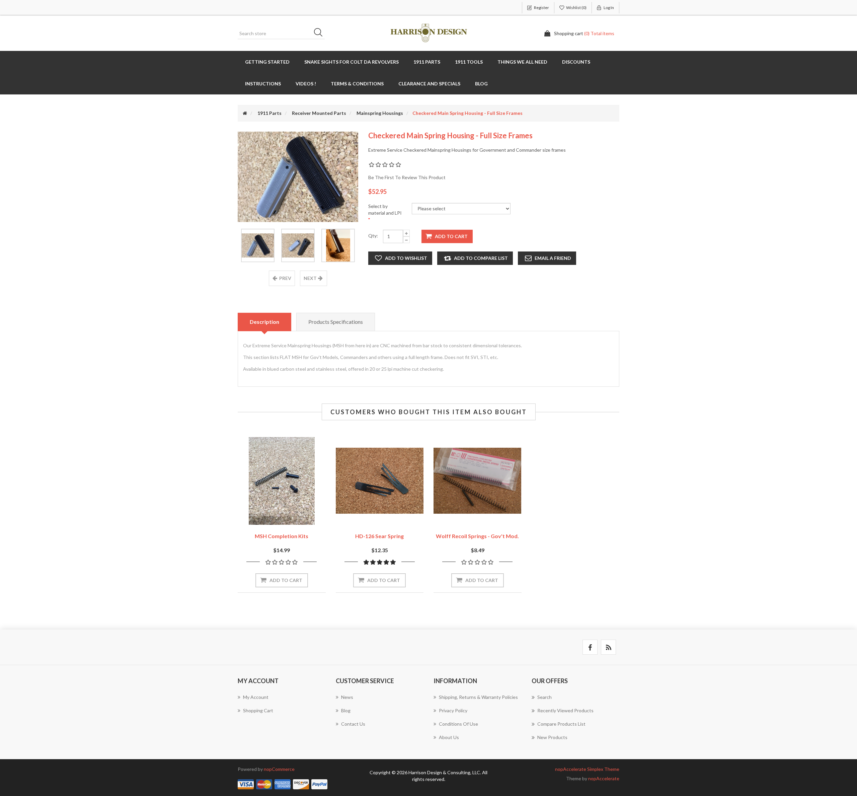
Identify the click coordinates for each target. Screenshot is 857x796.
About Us (449, 737)
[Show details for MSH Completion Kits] (282, 481)
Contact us (353, 724)
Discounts (576, 62)
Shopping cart (258, 710)
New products (552, 737)
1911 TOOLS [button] (469, 62)
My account (255, 697)
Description (264, 321)
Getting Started (267, 62)
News (347, 697)
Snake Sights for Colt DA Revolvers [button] (351, 62)
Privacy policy (453, 710)
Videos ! (306, 83)
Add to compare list (481, 258)
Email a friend (553, 258)
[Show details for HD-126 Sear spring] (380, 481)
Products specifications (335, 321)
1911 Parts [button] (426, 62)
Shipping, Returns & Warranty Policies (478, 697)
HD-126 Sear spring (379, 536)
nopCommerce (279, 769)
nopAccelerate (603, 778)
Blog (481, 83)
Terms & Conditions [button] (357, 83)
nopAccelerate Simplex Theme (587, 769)
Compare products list (561, 724)
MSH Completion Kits (281, 536)
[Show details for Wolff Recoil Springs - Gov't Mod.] (478, 481)
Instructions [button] (263, 83)
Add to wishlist (406, 258)
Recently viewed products (565, 710)
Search (320, 33)
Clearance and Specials (429, 83)
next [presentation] (310, 278)
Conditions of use (458, 724)
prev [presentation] (285, 278)
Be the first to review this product (407, 177)
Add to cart (451, 236)
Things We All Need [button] (522, 62)
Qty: (373, 235)
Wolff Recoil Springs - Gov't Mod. (477, 536)
